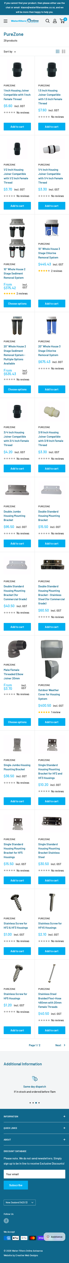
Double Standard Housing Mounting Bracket (49, 516)
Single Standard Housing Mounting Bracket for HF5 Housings (14, 850)
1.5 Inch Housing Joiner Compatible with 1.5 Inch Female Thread (50, 97)
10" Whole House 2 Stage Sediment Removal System (14, 273)
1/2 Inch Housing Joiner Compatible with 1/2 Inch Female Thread (16, 176)
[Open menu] (5, 21)
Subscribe (15, 1185)
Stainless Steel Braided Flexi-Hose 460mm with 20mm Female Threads (49, 1000)
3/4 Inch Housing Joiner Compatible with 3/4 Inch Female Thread (16, 439)
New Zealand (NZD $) (16, 1202)
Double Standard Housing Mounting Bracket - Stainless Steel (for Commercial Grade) (51, 595)
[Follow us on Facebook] (6, 1220)
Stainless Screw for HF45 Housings (50, 925)
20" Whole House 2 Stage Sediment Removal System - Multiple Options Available (15, 355)
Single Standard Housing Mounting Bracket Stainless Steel (49, 850)
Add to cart (17, 126)
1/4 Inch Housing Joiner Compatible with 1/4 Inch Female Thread (50, 176)
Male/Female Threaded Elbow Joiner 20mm (13, 674)
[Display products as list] (63, 51)
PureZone (9, 85)
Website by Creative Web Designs (21, 1255)
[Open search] (48, 21)
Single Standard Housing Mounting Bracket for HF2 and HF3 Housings (50, 771)
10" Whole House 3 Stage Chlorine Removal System (49, 253)
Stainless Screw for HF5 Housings (15, 996)
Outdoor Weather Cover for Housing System (49, 694)
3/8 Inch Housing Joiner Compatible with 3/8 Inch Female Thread (50, 439)
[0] (62, 21)
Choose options (17, 303)
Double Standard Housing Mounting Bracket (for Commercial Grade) (15, 593)
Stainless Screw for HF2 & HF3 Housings (16, 925)
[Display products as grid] (57, 51)
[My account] (55, 21)
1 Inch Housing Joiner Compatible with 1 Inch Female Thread (17, 95)
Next (58, 1045)
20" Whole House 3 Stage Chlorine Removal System (49, 351)
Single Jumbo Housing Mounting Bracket (17, 767)
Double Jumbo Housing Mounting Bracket (14, 516)
